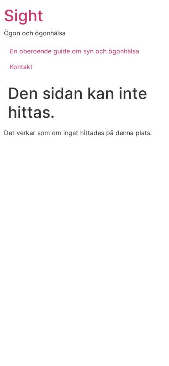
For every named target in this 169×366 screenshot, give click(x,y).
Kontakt (21, 67)
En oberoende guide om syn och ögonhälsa (74, 51)
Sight (23, 15)
